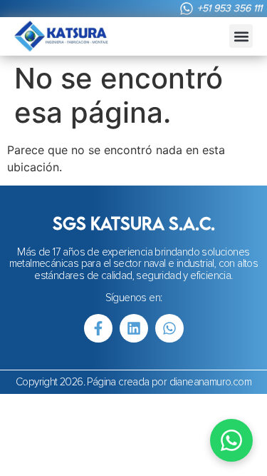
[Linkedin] (134, 328)
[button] (241, 36)
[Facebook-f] (98, 328)
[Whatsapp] (169, 328)
